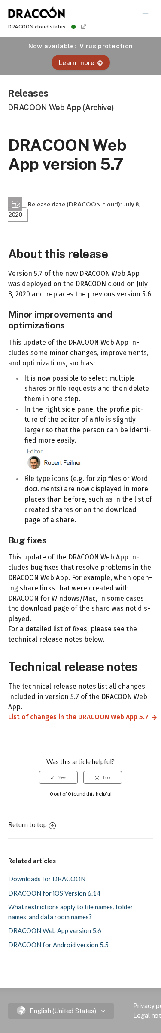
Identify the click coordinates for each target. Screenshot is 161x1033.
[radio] (58, 777)
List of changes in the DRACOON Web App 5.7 (75, 717)
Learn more (76, 62)
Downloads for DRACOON (46, 879)
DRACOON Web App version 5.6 (54, 930)
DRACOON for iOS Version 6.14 (54, 893)
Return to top (27, 824)
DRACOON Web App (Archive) (61, 107)
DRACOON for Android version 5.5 (58, 945)
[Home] (37, 15)
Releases (28, 93)
